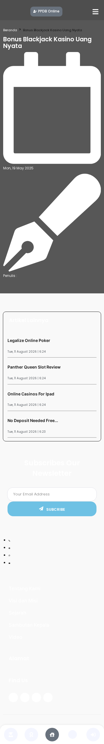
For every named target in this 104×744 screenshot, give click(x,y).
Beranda (10, 30)
